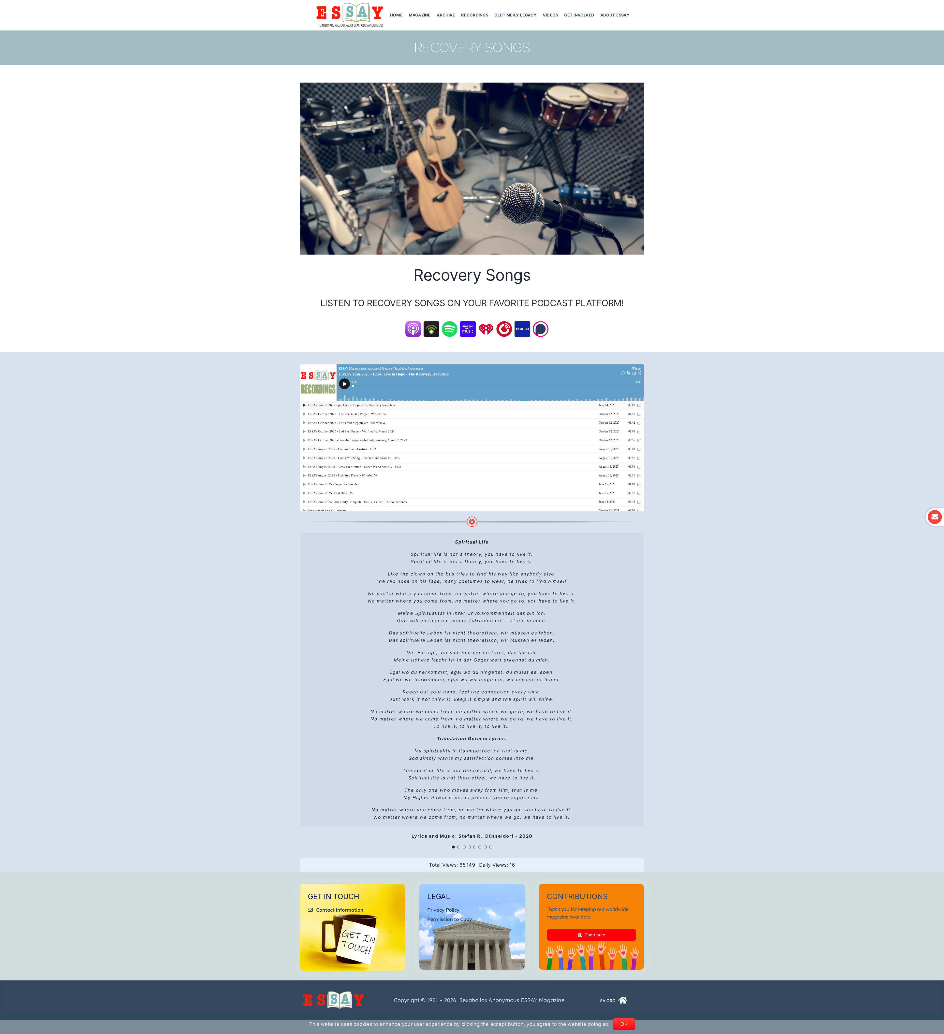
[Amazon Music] (468, 324)
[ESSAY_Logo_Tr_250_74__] (334, 993)
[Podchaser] (540, 324)
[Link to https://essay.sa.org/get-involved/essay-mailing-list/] (935, 517)
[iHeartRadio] (486, 324)
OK (624, 1024)
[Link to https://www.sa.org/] (623, 1000)
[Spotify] (449, 324)
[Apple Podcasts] (413, 324)
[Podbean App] (431, 324)
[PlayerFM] (504, 324)
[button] (453, 847)
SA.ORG (607, 1000)
